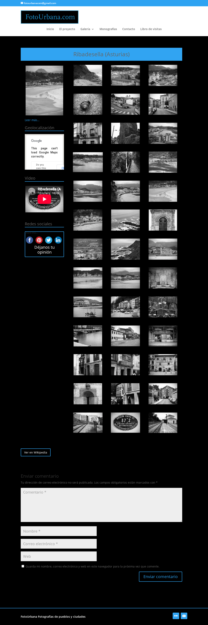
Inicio (50, 29)
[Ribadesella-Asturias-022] (88, 278)
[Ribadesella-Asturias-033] (163, 364)
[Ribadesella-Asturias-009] (163, 133)
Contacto (128, 29)
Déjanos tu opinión (44, 249)
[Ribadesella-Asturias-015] (163, 191)
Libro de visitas (151, 29)
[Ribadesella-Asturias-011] (125, 162)
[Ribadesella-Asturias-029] (125, 335)
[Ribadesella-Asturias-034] (88, 393)
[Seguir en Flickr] (176, 616)
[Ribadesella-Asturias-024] (163, 278)
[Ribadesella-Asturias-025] (88, 307)
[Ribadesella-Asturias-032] (125, 364)
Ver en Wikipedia (35, 452)
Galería (85, 29)
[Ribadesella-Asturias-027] (163, 307)
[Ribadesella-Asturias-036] (163, 393)
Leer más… (32, 120)
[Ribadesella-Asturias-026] (125, 307)
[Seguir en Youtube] (184, 616)
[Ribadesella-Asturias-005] (125, 104)
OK (63, 168)
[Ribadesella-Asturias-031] (88, 364)
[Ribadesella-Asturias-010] (88, 162)
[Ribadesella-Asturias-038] (125, 422)
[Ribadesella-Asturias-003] (163, 75)
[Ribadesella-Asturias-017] (125, 220)
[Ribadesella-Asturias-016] (88, 220)
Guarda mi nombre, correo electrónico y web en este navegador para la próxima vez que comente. (92, 566)
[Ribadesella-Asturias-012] (163, 162)
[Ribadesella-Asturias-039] (163, 422)
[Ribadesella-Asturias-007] (88, 133)
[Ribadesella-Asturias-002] (125, 75)
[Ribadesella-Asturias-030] (163, 335)
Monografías (108, 29)
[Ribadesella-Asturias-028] (88, 335)
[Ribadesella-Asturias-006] (163, 104)
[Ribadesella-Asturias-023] (125, 278)
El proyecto (67, 29)
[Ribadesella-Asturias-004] (88, 104)
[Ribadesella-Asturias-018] (163, 220)
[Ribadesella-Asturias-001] (88, 75)
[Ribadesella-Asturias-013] (88, 191)
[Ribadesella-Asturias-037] (88, 422)
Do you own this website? (41, 168)
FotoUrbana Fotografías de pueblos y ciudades (53, 616)
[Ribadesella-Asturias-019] (88, 249)
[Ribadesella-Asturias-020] (125, 249)
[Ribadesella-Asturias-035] (125, 393)
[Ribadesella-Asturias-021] (163, 249)
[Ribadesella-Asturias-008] (125, 133)
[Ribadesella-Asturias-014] (125, 191)
